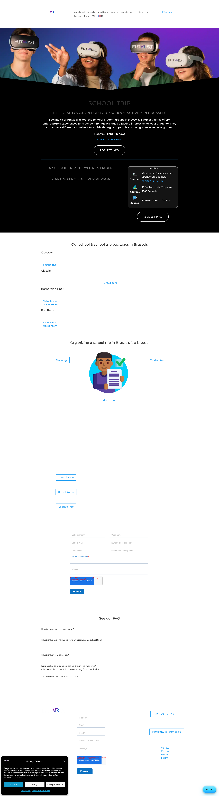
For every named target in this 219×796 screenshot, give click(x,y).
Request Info (109, 150)
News (86, 16)
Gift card (142, 12)
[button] (64, 761)
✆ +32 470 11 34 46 (152, 180)
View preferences (55, 784)
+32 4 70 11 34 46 (163, 714)
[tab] (109, 633)
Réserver (167, 12)
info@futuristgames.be (166, 731)
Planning (61, 360)
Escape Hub (66, 506)
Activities (102, 12)
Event (113, 12)
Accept (13, 784)
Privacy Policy (26, 791)
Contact (77, 16)
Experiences (126, 12)
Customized (157, 360)
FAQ (94, 16)
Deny (34, 784)
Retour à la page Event (109, 139)
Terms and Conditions (41, 791)
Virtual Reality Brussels (84, 12)
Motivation (109, 400)
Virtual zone (66, 477)
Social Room (66, 492)
